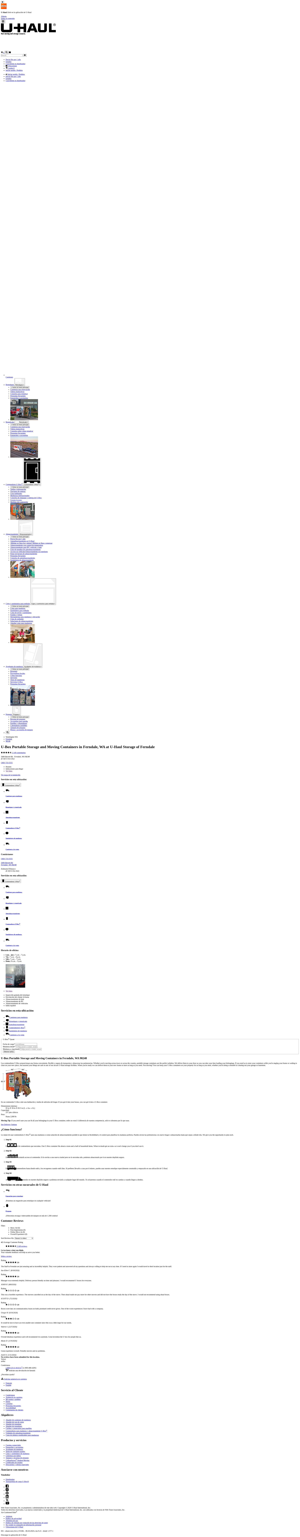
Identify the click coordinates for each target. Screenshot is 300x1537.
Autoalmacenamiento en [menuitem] (22, 541)
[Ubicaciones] (10, 53)
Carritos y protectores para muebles (19, 1428)
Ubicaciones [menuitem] (12, 66)
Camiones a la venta (12, 849)
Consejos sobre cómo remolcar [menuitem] (21, 431)
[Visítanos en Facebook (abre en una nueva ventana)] (7, 1487)
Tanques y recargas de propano (17, 1458)
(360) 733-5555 (7, 763)
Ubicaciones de (14, 1527)
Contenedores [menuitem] (14, 484)
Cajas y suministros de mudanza (17, 1454)
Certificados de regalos (14, 1463)
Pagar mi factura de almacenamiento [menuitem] (23, 554)
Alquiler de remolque (13, 1424)
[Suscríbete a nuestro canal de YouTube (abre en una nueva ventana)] (7, 1504)
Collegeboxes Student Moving (17, 1460)
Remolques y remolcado (14, 807)
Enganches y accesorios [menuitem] (19, 398)
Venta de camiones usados (15, 1452)
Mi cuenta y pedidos (13, 1399)
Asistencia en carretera (14, 1397)
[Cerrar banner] (2, 2)
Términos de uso (12, 1521)
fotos (9, 771)
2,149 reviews (22, 1246)
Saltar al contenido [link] (8, 18)
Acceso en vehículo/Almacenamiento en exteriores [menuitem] (29, 552)
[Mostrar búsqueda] (6, 52)
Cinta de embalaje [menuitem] (17, 619)
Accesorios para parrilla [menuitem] (19, 721)
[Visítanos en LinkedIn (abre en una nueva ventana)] (7, 1498)
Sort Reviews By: (8, 1238)
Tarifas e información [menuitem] (18, 489)
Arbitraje (9, 1516)
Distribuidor (10, 1479)
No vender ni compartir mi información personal (23, 1525)
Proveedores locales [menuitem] (17, 673)
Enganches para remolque (14, 1196)
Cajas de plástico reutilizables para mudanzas (22, 1435)
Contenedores (31, 484)
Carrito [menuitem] (10, 68)
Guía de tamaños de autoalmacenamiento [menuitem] (25, 550)
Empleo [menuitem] (8, 62)
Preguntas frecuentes (13, 1406)
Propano (16, 714)
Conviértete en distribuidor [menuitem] (15, 64)
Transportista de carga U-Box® (17, 1482)
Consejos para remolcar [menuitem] (19, 394)
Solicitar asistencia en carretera (15, 1379)
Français (9, 1383)
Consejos (9, 1404)
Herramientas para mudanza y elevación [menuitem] (25, 617)
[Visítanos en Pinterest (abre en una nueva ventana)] (7, 1494)
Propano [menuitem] (9, 714)
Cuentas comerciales (13, 1445)
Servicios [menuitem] (13, 678)
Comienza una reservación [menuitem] (20, 390)
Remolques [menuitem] (10, 385)
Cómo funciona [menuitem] (16, 676)
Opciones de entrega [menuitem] (17, 491)
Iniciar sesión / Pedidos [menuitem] (14, 70)
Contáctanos (10, 1395)
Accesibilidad (11, 1408)
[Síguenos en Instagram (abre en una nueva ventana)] (7, 1490)
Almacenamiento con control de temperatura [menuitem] (26, 545)
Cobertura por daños (13, 1456)
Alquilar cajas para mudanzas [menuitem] (21, 623)
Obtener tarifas (9, 1052)
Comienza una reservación (20, 427)
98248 (8, 741)
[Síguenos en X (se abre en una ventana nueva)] (7, 1501)
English (8, 1385)
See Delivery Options (9, 1125)
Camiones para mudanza (14, 796)
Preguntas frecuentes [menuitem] (18, 396)
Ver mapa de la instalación (10, 775)
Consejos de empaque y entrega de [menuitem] (26, 498)
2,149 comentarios (19, 753)
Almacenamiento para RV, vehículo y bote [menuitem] (26, 547)
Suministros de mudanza (14, 838)
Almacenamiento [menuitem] (12, 534)
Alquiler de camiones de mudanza (18, 1420)
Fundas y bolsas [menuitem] (16, 615)
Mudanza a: (11, 1049)
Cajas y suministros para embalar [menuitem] (18, 604)
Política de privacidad (14, 1519)
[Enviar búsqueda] (25, 55)
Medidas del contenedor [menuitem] (19, 502)
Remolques (19, 385)
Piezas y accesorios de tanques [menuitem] (21, 730)
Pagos (8, 1402)
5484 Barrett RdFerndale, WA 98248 (8, 864)
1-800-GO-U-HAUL (14, 1368)
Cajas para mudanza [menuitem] (17, 608)
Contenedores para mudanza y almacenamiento (26, 1431)
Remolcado (10, 422)
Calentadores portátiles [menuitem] (18, 726)
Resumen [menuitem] (13, 671)
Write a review (6, 1256)
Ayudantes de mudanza (32, 667)
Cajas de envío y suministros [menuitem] (20, 613)
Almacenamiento (25, 534)
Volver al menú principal (20, 387)
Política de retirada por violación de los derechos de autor (27, 1523)
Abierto (4, 16)
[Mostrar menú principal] (3, 21)
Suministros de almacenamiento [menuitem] (22, 560)
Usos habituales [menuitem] (16, 494)
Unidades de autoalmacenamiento (18, 1433)
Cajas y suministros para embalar (42, 604)
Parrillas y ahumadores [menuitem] (18, 723)
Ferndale (9, 739)
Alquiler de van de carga (15, 1422)
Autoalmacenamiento (13, 817)
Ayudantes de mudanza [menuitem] (14, 667)
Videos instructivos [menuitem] (17, 392)
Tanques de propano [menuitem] (17, 728)
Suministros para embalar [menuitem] (19, 611)
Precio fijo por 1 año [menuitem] (13, 60)
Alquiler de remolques (14, 1426)
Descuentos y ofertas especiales (17, 1465)
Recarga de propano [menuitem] (17, 719)
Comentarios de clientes (14, 1410)
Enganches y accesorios (14, 1447)
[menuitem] (31, 427)
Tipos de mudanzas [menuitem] (17, 680)
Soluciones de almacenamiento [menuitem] (21, 621)
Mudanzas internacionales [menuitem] (19, 496)
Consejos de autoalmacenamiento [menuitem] (22, 558)
